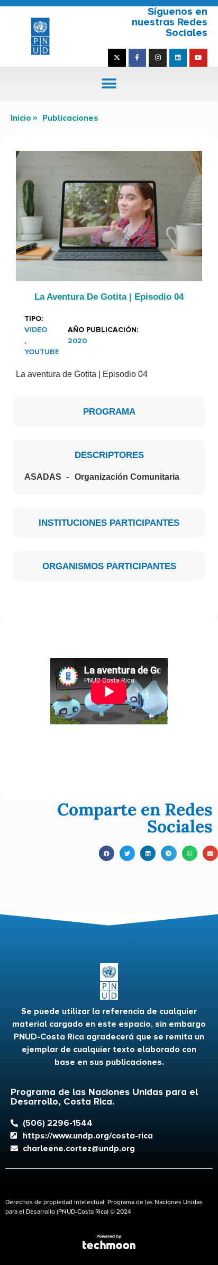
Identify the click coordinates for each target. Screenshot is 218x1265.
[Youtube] (198, 58)
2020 (77, 340)
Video (35, 329)
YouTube (41, 351)
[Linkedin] (178, 58)
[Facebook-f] (138, 58)
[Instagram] (158, 58)
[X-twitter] (117, 58)
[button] (109, 84)
